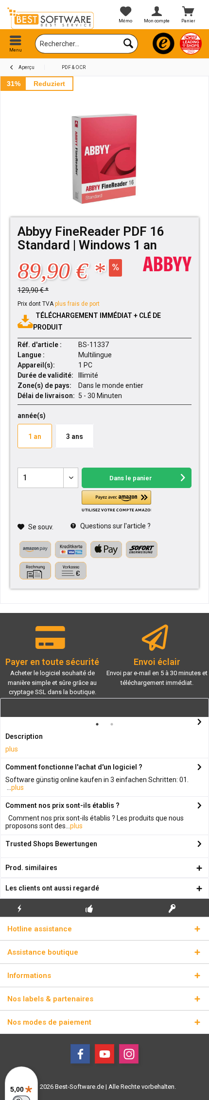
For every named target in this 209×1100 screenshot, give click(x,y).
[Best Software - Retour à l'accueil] (52, 18)
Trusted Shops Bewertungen (51, 844)
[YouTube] (104, 1054)
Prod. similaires (31, 868)
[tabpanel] (52, 665)
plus (11, 749)
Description (24, 736)
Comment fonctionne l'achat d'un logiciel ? (73, 767)
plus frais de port (77, 303)
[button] (116, 501)
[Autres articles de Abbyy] (167, 264)
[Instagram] (129, 1054)
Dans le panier (130, 478)
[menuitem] (16, 43)
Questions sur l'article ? (115, 526)
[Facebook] (80, 1054)
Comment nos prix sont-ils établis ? (62, 805)
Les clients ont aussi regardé (52, 888)
